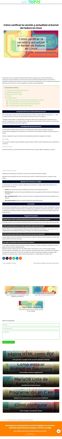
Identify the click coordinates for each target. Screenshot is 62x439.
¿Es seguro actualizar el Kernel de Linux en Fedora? (21, 105)
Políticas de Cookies (40, 431)
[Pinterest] (10, 258)
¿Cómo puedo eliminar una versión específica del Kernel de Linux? (24, 102)
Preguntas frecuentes (11, 98)
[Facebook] (3, 258)
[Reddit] (20, 258)
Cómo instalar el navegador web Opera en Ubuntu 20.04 (46, 263)
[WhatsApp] (13, 258)
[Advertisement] (31, 13)
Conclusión (9, 96)
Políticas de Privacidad (27, 431)
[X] (7, 258)
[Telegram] (17, 258)
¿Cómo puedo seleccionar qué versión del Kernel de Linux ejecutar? (24, 103)
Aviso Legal (17, 431)
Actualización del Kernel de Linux (14, 92)
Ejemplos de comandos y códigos (14, 94)
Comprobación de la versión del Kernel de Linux (17, 90)
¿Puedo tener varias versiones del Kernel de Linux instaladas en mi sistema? (26, 100)
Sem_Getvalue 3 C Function (9, 263)
